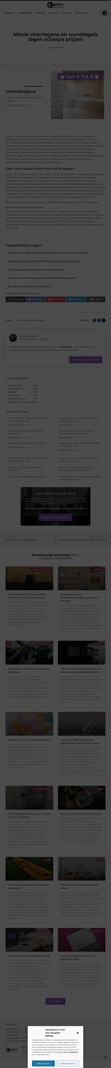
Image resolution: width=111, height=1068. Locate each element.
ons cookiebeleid (71, 1052)
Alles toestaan (43, 1063)
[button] (77, 1032)
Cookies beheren (67, 1063)
